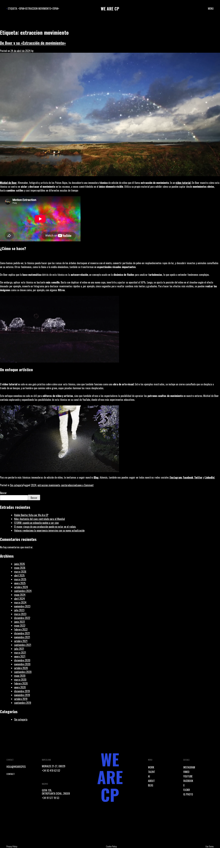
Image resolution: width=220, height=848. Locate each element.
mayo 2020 (19, 676)
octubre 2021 (20, 641)
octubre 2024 (21, 587)
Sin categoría (16, 485)
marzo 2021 (20, 653)
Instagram (176, 477)
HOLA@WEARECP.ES (16, 767)
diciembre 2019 (22, 691)
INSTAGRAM (189, 767)
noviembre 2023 (22, 606)
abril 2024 (19, 599)
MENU (211, 8)
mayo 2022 (19, 626)
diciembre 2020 (22, 660)
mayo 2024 (19, 595)
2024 (33, 485)
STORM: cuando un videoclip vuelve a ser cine (36, 523)
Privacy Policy (11, 846)
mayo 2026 (19, 568)
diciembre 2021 (22, 633)
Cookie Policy (111, 846)
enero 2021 (19, 656)
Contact (10, 774)
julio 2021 (19, 649)
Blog (96, 477)
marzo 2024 (20, 602)
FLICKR (186, 790)
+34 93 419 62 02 (51, 770)
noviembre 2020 (22, 664)
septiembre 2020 (23, 672)
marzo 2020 (20, 680)
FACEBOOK (188, 781)
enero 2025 (20, 583)
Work (151, 767)
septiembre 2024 (23, 591)
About (151, 781)
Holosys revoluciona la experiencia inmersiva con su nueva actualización (49, 530)
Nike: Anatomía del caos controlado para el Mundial (39, 519)
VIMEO (186, 772)
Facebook (188, 477)
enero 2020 (20, 687)
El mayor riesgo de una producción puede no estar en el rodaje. (45, 527)
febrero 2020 (21, 683)
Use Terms (210, 846)
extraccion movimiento (49, 485)
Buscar (3, 493)
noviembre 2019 (22, 695)
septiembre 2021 (22, 645)
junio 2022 (19, 622)
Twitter (198, 477)
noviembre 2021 (22, 637)
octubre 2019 (20, 699)
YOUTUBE (187, 776)
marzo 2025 (20, 579)
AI (149, 776)
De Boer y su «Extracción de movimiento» (33, 43)
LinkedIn (209, 477)
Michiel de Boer (8, 183)
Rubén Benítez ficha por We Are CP (31, 515)
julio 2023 (19, 610)
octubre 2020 (21, 668)
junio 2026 (19, 564)
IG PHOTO (188, 794)
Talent (151, 772)
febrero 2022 (21, 629)
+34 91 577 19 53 (50, 798)
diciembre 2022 (22, 618)
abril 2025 (19, 575)
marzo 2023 (20, 614)
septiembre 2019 (22, 703)
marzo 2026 (20, 572)
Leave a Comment (85, 485)
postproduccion (68, 485)
